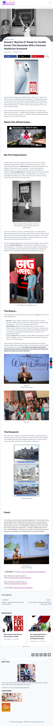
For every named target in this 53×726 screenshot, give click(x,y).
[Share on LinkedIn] (51, 367)
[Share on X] (51, 361)
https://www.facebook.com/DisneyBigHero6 (33, 572)
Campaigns (6, 39)
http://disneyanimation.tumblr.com (17, 583)
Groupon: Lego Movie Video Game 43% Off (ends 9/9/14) (13, 602)
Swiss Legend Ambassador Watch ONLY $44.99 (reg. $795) (40, 602)
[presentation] (13, 623)
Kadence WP (40, 722)
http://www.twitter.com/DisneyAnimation (19, 577)
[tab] (23, 646)
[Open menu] (50, 3)
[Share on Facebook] (51, 359)
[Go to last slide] (4, 630)
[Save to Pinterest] (51, 364)
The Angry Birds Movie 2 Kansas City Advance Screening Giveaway (38, 636)
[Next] (49, 630)
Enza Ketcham (8, 52)
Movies (12, 39)
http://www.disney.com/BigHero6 (23, 587)
